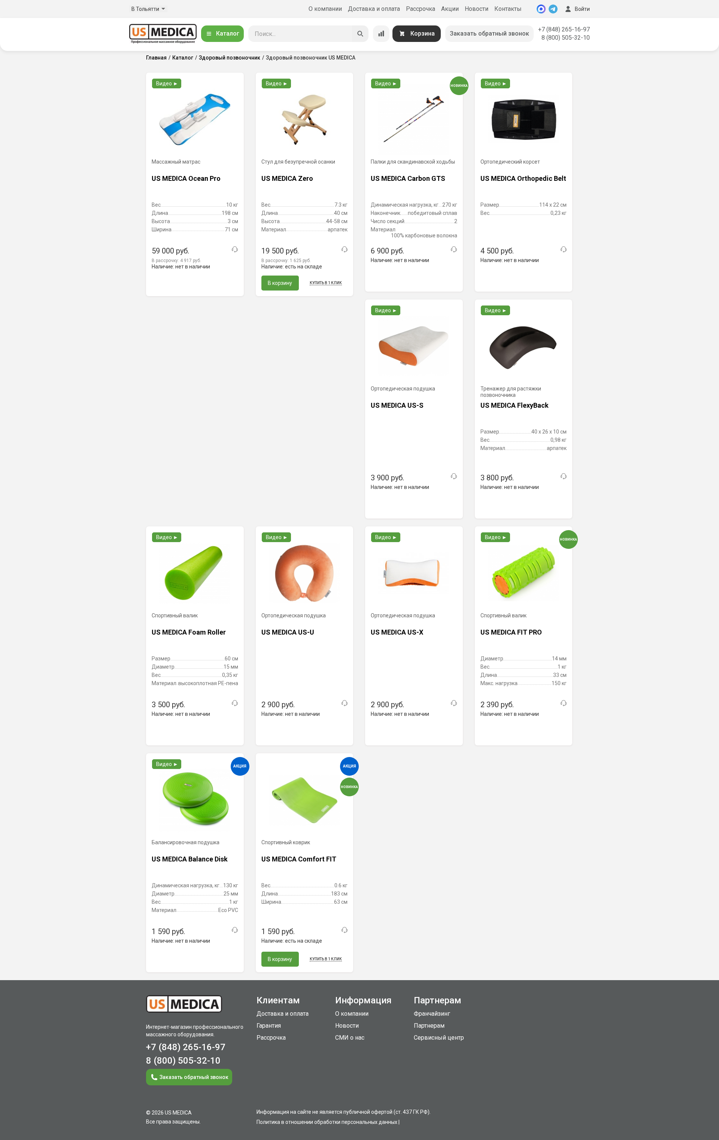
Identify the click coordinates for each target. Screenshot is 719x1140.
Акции (450, 8)
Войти (582, 9)
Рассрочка (420, 8)
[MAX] (541, 8)
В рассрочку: (176, 260)
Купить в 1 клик (326, 283)
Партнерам (429, 1025)
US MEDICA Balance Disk (190, 859)
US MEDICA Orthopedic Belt (523, 178)
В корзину (280, 283)
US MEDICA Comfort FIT (298, 859)
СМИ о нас (349, 1037)
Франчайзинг (432, 1013)
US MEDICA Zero (287, 178)
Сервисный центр (439, 1037)
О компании (325, 8)
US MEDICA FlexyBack (514, 405)
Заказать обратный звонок (489, 33)
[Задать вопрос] (235, 249)
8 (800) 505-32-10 (565, 37)
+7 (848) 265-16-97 (564, 29)
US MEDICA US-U (287, 632)
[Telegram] (553, 8)
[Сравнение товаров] (381, 33)
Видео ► (167, 83)
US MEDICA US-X (397, 632)
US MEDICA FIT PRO (511, 632)
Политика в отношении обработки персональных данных (327, 1122)
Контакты (508, 8)
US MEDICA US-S (397, 405)
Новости (476, 8)
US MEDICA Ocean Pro (186, 178)
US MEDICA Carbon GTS (408, 178)
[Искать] (360, 33)
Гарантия (269, 1025)
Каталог (227, 33)
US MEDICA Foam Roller (189, 632)
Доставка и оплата (374, 8)
